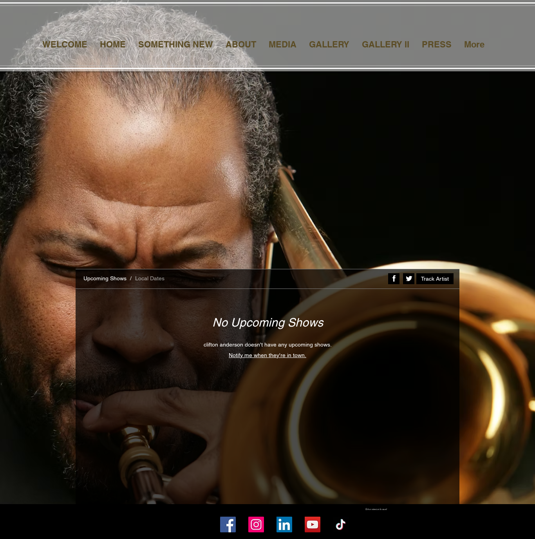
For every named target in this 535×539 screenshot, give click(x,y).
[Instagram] (256, 524)
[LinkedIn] (284, 524)
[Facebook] (228, 524)
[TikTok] (341, 524)
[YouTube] (312, 524)
